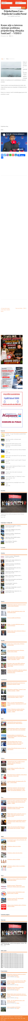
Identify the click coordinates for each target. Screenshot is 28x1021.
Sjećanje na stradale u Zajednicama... (13, 533)
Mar (7, 953)
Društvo (18, 976)
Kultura (19, 1018)
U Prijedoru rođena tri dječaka (13, 859)
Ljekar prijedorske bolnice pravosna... (13, 567)
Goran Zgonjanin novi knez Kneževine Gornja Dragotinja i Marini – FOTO (15, 696)
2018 (2, 962)
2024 (2, 956)
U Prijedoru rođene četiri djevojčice (14, 852)
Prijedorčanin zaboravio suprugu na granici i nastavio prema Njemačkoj (16, 605)
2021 (2, 959)
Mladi (24, 1018)
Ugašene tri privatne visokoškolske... (13, 563)
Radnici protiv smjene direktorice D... (13, 560)
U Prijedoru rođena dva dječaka (14, 846)
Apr (9, 953)
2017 (2, 964)
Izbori (2, 1019)
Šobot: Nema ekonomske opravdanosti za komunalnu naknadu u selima (16, 683)
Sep (17, 954)
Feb (5, 953)
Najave (4, 1019)
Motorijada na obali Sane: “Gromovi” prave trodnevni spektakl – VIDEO (16, 690)
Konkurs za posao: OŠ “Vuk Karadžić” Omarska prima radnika (15, 899)
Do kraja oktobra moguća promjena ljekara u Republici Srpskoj (5, 310)
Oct (19, 954)
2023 (2, 957)
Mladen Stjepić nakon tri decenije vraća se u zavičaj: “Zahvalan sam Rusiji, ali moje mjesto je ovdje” (16, 815)
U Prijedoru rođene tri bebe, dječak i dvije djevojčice (13, 472)
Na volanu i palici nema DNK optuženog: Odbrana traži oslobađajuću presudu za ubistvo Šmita (16, 665)
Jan (4, 953)
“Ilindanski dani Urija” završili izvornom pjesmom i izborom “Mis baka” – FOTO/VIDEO (16, 763)
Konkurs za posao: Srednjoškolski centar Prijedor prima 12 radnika (16, 892)
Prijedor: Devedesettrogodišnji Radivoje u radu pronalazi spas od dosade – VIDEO (16, 827)
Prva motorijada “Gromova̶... (11, 583)
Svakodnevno (12, 1018)
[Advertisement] (14, 20)
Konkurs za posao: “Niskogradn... (12, 556)
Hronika (5, 1018)
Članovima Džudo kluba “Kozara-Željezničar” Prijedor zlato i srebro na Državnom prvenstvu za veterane (15, 743)
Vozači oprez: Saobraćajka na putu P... (13, 587)
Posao (8, 1018)
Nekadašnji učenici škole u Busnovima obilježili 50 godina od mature (15, 808)
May (11, 953)
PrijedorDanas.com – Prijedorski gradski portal (14, 12)
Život (17, 984)
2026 (2, 953)
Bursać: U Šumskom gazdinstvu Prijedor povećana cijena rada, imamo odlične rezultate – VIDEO (15, 710)
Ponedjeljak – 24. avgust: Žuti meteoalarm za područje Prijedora (15, 433)
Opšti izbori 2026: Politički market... (13, 537)
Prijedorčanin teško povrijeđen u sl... (13, 571)
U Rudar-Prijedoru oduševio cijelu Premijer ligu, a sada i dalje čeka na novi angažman (16, 729)
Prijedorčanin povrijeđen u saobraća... (13, 525)
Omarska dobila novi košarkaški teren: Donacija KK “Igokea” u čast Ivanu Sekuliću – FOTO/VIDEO (16, 736)
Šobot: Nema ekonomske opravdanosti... (14, 579)
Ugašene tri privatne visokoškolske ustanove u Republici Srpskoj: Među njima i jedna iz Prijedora (16, 821)
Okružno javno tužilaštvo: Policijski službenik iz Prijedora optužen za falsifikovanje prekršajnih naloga (17, 671)
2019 (2, 961)
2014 (2, 967)
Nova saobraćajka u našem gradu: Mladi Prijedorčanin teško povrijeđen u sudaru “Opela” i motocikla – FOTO (15, 658)
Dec (23, 954)
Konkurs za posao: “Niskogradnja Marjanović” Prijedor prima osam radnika (16, 886)
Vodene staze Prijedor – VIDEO (20, 308)
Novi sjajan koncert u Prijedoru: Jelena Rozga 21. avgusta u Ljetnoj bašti (17, 775)
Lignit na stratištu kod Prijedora (14, 617)
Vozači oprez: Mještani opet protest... (13, 529)
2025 (2, 954)
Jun (12, 953)
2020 (2, 960)
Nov (21, 954)
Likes (2, 58)
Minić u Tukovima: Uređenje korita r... (13, 575)
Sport (16, 1018)
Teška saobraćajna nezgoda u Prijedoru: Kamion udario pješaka (15, 651)
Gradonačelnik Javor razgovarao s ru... (13, 591)
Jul (14, 953)
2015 (2, 966)
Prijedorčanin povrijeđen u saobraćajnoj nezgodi (13, 439)
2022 (2, 958)
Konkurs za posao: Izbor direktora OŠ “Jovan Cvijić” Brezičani (15, 455)
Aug (16, 953)
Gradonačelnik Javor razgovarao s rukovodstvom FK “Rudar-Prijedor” (14, 722)
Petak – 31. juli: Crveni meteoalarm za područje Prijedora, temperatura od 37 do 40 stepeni (16, 704)
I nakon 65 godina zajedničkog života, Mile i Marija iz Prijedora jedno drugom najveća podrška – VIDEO (16, 802)
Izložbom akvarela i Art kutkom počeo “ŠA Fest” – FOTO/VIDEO (16, 782)
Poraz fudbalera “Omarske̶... (11, 541)
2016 (2, 965)
